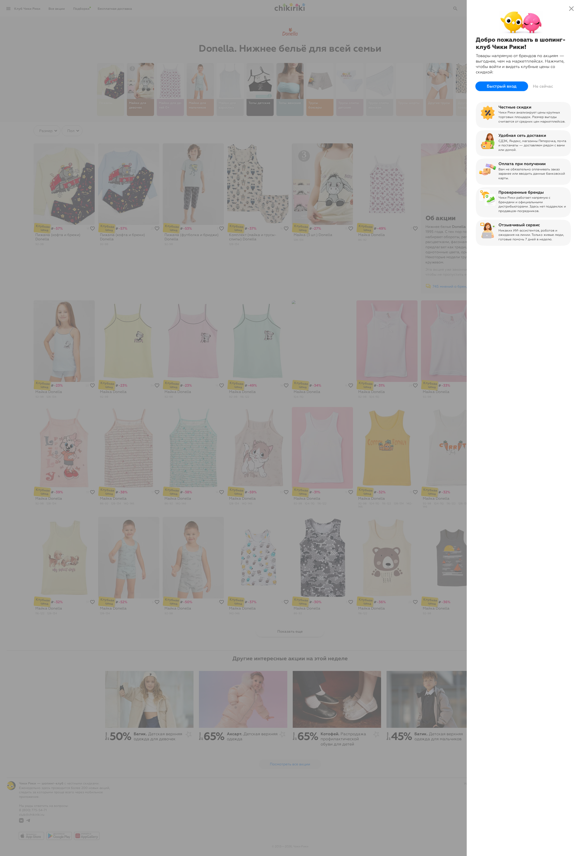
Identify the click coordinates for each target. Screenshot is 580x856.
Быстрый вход (501, 86)
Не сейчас (543, 86)
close (571, 9)
